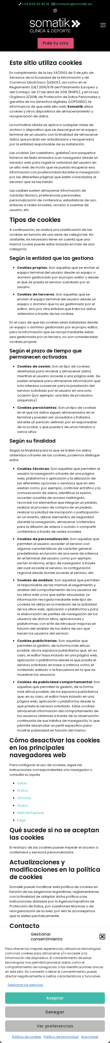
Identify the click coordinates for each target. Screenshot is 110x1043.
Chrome (24, 798)
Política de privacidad (61, 1037)
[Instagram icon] (55, 10)
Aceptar (55, 998)
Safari (22, 783)
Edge (21, 820)
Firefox (22, 790)
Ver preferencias (55, 1026)
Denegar (55, 1012)
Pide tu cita (56, 43)
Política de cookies (26, 1037)
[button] (102, 936)
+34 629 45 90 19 (35, 4)
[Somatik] (55, 25)
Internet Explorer (30, 812)
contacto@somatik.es (74, 4)
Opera (22, 805)
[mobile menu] (103, 25)
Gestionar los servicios (25, 985)
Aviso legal (89, 1037)
